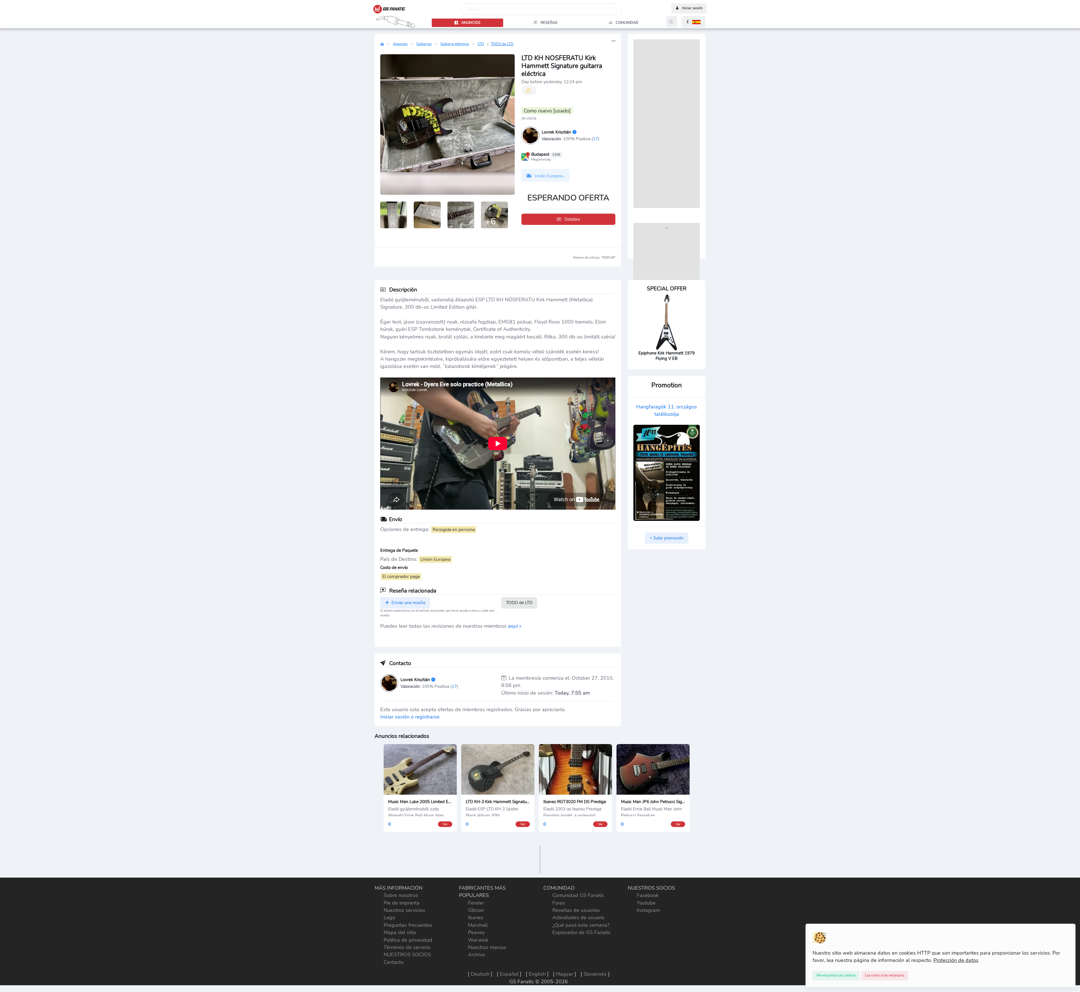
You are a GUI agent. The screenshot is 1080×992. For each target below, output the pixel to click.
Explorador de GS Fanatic (581, 932)
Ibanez (475, 917)
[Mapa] (525, 156)
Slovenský (595, 974)
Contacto (394, 962)
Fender (476, 903)
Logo (389, 917)
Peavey (476, 932)
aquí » (514, 626)
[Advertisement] (666, 123)
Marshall (478, 925)
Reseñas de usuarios (576, 910)
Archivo (476, 954)
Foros (558, 903)
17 (595, 139)
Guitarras (423, 44)
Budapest (545, 154)
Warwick (478, 940)
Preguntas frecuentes (408, 925)
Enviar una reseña (407, 602)
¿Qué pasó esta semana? (580, 925)
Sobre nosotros (401, 895)
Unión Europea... (549, 176)
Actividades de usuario (578, 917)
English (537, 974)
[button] (693, 22)
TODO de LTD (502, 44)
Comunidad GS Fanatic (578, 895)
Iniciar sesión (692, 8)
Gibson (476, 910)
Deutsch (480, 974)
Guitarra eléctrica (454, 44)
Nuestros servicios (404, 910)
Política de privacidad (408, 940)
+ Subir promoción (667, 538)
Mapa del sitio (400, 932)
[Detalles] (613, 41)
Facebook (648, 895)
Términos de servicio (407, 947)
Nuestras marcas (487, 947)
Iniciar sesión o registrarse (410, 716)
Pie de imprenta (402, 903)
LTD (481, 44)
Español (509, 974)
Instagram (648, 910)
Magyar (564, 974)
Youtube (646, 903)
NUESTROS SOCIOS (407, 954)
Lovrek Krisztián (556, 132)
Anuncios (400, 44)
